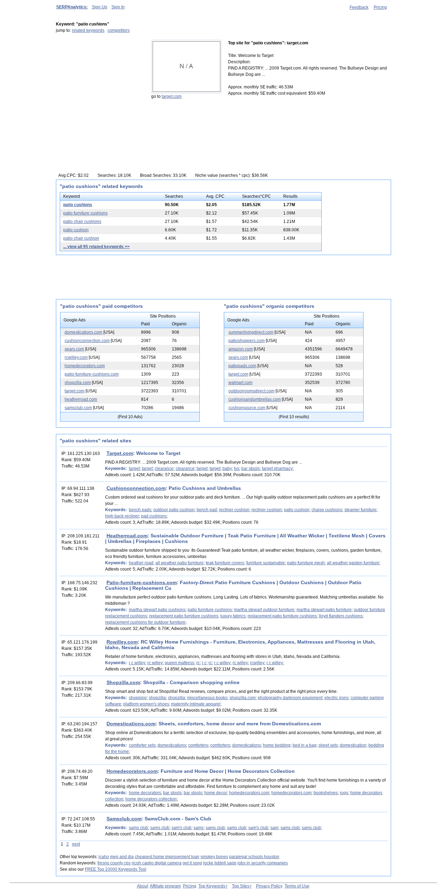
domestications (171, 745)
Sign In (118, 7)
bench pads (140, 509)
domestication (353, 745)
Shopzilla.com (123, 682)
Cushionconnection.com (136, 488)
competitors (119, 30)
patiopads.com (242, 365)
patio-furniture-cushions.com (92, 374)
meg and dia (122, 856)
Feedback (359, 7)
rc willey (155, 662)
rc (198, 662)
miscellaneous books (207, 697)
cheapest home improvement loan (167, 856)
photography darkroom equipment (290, 697)
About (142, 886)
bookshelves (326, 792)
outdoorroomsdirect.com (251, 391)
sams (198, 827)
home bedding (277, 745)
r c (204, 662)
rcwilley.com (76, 357)
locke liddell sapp (219, 863)
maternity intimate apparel (195, 704)
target (134, 468)
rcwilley (257, 662)
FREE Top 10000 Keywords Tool (115, 869)
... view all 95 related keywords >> (96, 246)
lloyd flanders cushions (340, 616)
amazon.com (240, 349)
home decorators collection (151, 799)
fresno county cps (114, 863)
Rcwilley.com (122, 642)
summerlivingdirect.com (250, 332)
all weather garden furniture (353, 562)
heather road (141, 562)
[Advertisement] (99, 83)
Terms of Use (297, 886)
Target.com (120, 453)
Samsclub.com (124, 818)
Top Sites (240, 886)
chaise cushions (327, 509)
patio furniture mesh (306, 562)
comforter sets (142, 745)
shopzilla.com (78, 382)
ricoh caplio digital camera (157, 863)
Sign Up (99, 7)
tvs (236, 468)
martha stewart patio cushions (157, 609)
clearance (164, 468)
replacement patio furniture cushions (183, 616)
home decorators (145, 792)
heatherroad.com (81, 399)
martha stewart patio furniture (324, 609)
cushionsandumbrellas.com (254, 399)
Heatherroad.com (127, 535)
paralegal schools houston (254, 856)
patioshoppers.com (246, 340)
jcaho (103, 856)
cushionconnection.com (87, 340)
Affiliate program (165, 886)
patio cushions (77, 204)
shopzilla (157, 697)
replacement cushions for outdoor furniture (145, 622)
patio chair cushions (82, 221)
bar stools (250, 468)
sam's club (181, 827)
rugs (344, 792)
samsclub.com (78, 407)
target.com (172, 96)
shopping (138, 697)
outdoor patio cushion (174, 509)
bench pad (207, 509)
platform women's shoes (146, 704)
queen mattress (179, 662)
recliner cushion (234, 509)
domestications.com (83, 332)
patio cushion (76, 229)
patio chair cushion (81, 238)
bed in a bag (304, 745)
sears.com (74, 349)
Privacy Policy (269, 886)
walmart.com (240, 382)
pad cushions (154, 516)
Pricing (380, 7)
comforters (198, 745)
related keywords (88, 30)
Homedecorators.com (132, 771)
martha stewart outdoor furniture (264, 609)
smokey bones (214, 856)
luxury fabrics (233, 616)
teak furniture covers (225, 562)
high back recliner (122, 516)
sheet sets (328, 745)
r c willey (137, 662)
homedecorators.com (85, 365)
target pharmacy (277, 468)
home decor (215, 792)
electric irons (336, 697)
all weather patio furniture (179, 562)
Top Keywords (211, 886)
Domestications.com (131, 723)
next (76, 844)
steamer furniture (360, 509)
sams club (138, 827)
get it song (192, 863)
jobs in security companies (262, 863)
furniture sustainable (265, 562)
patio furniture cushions (85, 213)
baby (227, 468)
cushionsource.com (246, 407)
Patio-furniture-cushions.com (142, 582)
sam (274, 827)
